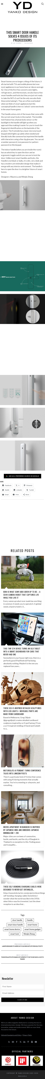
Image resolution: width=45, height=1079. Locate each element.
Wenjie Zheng (29, 934)
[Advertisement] (22, 23)
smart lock (14, 934)
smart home (32, 925)
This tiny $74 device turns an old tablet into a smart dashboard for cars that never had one (21, 651)
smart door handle (15, 925)
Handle (30, 920)
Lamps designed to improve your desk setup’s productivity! (22, 945)
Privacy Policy (27, 1035)
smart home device (12, 929)
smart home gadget (32, 929)
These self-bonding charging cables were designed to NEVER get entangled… (22, 888)
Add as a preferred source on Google (24, 476)
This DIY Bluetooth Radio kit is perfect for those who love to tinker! (22, 957)
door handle (17, 920)
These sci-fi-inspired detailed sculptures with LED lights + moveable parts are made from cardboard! (22, 711)
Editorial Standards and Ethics (11, 1035)
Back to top (22, 1076)
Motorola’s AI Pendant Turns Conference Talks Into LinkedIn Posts (22, 772)
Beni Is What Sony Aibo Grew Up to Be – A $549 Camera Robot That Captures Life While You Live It (21, 594)
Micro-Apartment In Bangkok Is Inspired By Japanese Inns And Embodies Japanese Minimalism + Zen (21, 830)
